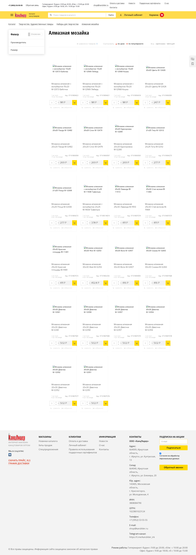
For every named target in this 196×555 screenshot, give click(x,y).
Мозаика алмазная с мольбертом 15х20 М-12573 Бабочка (61, 86)
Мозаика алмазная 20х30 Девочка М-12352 (60, 387)
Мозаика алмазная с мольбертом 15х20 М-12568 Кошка (124, 86)
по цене (121, 44)
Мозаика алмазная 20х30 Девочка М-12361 (60, 327)
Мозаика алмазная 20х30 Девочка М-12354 (154, 327)
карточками (160, 44)
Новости (132, 3)
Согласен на (169, 457)
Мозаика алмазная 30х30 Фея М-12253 (92, 265)
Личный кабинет (77, 445)
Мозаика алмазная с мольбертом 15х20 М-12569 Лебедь (92, 86)
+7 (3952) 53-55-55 (15, 5)
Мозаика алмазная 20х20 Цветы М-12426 (155, 85)
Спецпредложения (48, 449)
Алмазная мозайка (90, 24)
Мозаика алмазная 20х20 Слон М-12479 (93, 145)
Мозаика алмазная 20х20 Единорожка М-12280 (123, 147)
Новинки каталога (48, 441)
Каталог (12, 24)
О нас (167, 3)
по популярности (135, 44)
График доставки (18, 463)
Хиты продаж (45, 445)
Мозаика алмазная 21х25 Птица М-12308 (61, 205)
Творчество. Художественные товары (36, 24)
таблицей (171, 44)
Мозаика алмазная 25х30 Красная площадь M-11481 (60, 267)
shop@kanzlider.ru (100, 5)
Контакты (113, 7)
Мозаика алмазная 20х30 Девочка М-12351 (92, 387)
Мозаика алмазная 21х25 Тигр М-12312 (154, 145)
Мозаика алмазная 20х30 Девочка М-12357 (123, 327)
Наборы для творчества (68, 24)
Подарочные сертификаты (149, 3)
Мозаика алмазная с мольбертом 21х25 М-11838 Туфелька (92, 207)
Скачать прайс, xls (19, 460)
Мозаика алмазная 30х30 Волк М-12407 (124, 265)
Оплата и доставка (117, 3)
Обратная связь (32, 5)
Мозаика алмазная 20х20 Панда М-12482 (62, 145)
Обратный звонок (173, 467)
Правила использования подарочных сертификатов (83, 451)
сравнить (56, 107)
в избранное (67, 107)
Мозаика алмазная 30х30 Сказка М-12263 (156, 265)
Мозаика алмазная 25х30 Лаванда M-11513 (125, 205)
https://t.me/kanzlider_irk (142, 537)
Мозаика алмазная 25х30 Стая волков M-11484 (156, 207)
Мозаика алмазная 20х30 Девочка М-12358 (92, 327)
